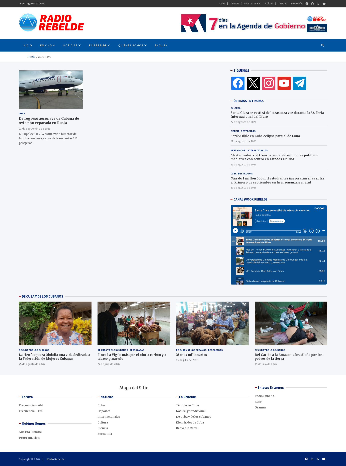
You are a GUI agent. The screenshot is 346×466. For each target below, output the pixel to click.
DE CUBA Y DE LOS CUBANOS (42, 296)
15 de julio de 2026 (266, 364)
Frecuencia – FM (31, 411)
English (161, 45)
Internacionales (252, 3)
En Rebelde (98, 45)
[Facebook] (307, 4)
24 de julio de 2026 (109, 364)
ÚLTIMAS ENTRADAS (248, 101)
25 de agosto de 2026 (32, 364)
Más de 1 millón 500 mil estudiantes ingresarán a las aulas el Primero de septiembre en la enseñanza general (277, 180)
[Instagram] (312, 4)
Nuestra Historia (30, 432)
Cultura (269, 3)
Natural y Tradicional (190, 411)
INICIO (27, 45)
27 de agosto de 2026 (243, 122)
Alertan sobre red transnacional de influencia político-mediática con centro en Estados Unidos (274, 157)
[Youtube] (324, 4)
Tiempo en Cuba (187, 405)
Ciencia (282, 3)
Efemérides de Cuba (190, 422)
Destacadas (248, 131)
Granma (260, 407)
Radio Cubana (264, 396)
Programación (29, 438)
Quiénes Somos (131, 45)
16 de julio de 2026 (187, 360)
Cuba (222, 3)
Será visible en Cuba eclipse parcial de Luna (265, 136)
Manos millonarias (191, 355)
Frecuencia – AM (31, 405)
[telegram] (299, 83)
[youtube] (284, 83)
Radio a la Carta (186, 428)
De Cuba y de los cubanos (34, 350)
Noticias (70, 45)
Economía (296, 3)
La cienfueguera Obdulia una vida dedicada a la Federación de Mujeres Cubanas (54, 357)
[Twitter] (318, 4)
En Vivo (46, 45)
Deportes (234, 3)
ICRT (258, 402)
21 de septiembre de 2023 (34, 128)
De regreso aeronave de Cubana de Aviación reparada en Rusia (49, 120)
